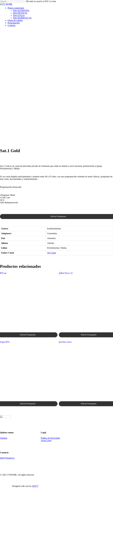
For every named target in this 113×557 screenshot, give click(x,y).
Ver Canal (51, 253)
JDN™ (35, 486)
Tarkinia (3, 438)
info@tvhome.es (7, 458)
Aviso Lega (46, 440)
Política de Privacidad (50, 438)
